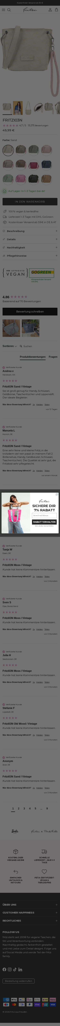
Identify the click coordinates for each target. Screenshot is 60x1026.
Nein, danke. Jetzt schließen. (44, 526)
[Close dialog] (57, 494)
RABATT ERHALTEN (44, 522)
